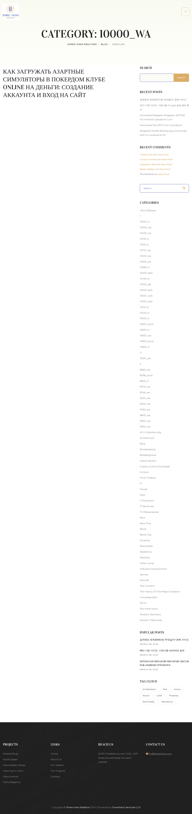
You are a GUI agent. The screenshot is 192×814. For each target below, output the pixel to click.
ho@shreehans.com (160, 753)
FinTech (144, 472)
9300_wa (145, 398)
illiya (142, 494)
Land (159, 695)
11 (141, 352)
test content (147, 585)
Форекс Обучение (151, 620)
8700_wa (145, 386)
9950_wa (145, 426)
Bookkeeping (147, 449)
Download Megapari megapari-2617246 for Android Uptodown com (162, 117)
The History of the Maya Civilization (160, 591)
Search (146, 68)
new (142, 517)
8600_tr (144, 381)
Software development (153, 568)
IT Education (147, 500)
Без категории (149, 608)
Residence (146, 551)
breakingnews (148, 455)
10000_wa (145, 227)
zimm (143, 603)
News (143, 529)
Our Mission (57, 765)
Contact (55, 776)
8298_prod (146, 375)
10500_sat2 (146, 290)
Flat (165, 689)
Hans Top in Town (13, 770)
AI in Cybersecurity (150, 432)
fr (141, 483)
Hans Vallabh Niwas (14, 765)
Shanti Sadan (10, 759)
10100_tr (144, 238)
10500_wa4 (146, 301)
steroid (144, 574)
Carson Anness (148, 159)
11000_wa (145, 358)
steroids (144, 580)
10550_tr (144, 318)
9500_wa (145, 403)
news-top (146, 534)
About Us (56, 759)
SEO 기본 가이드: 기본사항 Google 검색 (162, 650)
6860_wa (145, 369)
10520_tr (144, 312)
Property (145, 540)
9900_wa (145, 421)
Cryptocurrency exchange (155, 466)
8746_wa (145, 392)
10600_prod (146, 324)
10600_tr (145, 329)
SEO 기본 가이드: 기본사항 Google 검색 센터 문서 (164, 107)
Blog (142, 443)
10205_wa (145, 261)
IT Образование (149, 512)
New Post (163, 154)
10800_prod (146, 341)
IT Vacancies (147, 506)
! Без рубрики (148, 210)
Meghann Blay (148, 164)
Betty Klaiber (147, 169)
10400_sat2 (146, 272)
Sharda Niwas (10, 753)
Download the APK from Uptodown (161, 125)
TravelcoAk (146, 154)
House (143, 489)
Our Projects (58, 770)
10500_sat (145, 284)
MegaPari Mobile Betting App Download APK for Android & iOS (163, 132)
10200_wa (145, 256)
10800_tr (145, 347)
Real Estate (146, 546)
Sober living (147, 563)
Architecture (147, 438)
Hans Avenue (10, 776)
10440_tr (145, 278)
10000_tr (145, 221)
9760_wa (145, 409)
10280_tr (145, 267)
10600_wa (145, 335)
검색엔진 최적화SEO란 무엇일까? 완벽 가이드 (163, 99)
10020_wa (145, 233)
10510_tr (144, 307)
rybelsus (145, 557)
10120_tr (144, 244)
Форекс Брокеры (150, 614)
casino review (148, 460)
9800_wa (145, 415)
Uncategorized (148, 597)
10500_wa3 (146, 295)
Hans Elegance (11, 782)
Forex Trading (147, 477)
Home (177, 689)
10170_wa (145, 250)
